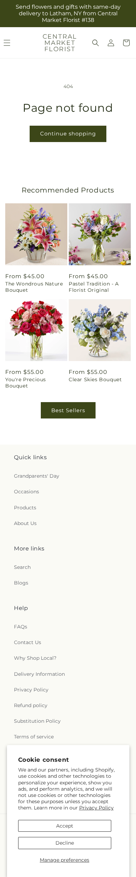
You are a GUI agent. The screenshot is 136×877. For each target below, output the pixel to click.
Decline (64, 843)
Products (25, 507)
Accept (64, 826)
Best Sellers (68, 410)
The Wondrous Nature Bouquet (34, 287)
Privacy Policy (96, 808)
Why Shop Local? (35, 658)
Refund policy (30, 705)
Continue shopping (68, 133)
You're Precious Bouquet (25, 382)
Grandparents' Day (36, 476)
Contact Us (27, 642)
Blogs (21, 583)
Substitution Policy (37, 721)
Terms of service (34, 737)
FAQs (20, 627)
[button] (95, 42)
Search (22, 567)
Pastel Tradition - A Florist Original (94, 287)
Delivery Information (39, 674)
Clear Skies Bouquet (95, 379)
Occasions (26, 491)
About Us (25, 523)
